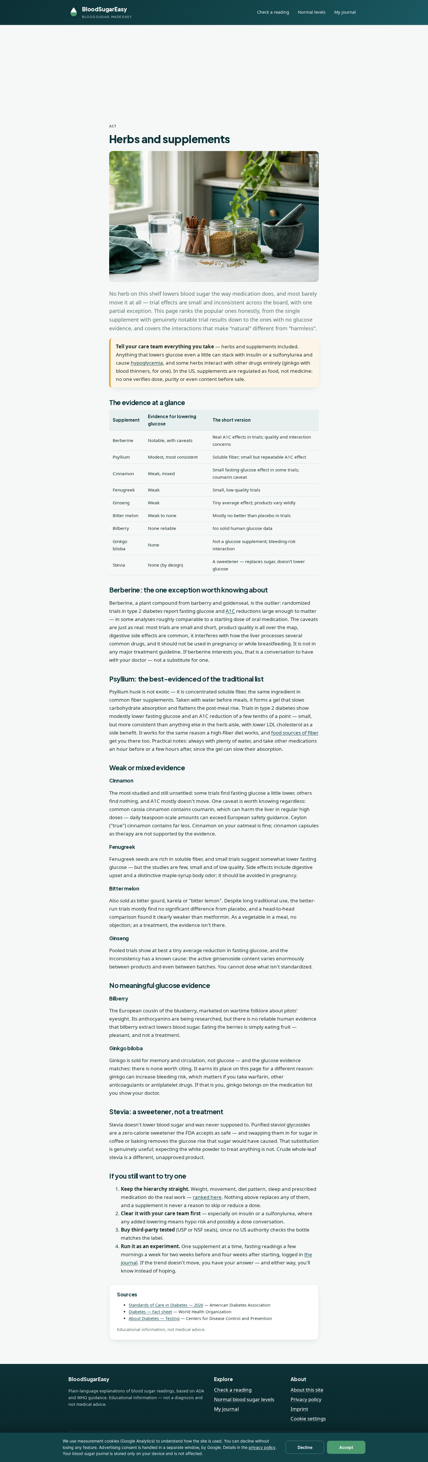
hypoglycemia (147, 362)
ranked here (207, 1197)
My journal (345, 12)
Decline (305, 1447)
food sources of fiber (295, 732)
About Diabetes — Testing (154, 1318)
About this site (307, 1389)
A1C (230, 611)
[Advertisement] (214, 68)
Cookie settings (308, 1418)
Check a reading (273, 12)
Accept (346, 1447)
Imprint (299, 1409)
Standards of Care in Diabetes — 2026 (166, 1305)
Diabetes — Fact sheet (150, 1311)
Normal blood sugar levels (244, 1399)
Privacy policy (306, 1399)
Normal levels (312, 12)
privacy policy (262, 1447)
